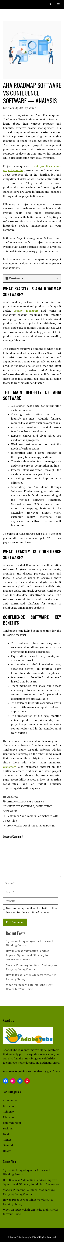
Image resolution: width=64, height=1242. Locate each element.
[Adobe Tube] (9, 4)
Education (9, 1117)
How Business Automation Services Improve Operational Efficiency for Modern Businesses (27, 955)
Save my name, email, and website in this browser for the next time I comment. (31, 910)
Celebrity (8, 1111)
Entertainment (12, 1123)
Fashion (8, 1128)
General (8, 1145)
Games (7, 1139)
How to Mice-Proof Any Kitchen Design (31, 825)
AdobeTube (10, 1050)
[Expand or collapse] (57, 278)
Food (6, 1134)
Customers (9, 767)
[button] (50, 4)
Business (12, 796)
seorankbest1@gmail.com (44, 1071)
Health (7, 1151)
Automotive (10, 1100)
